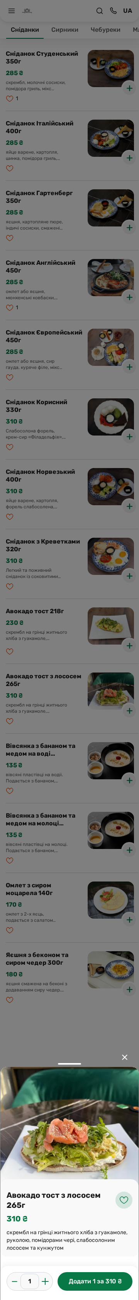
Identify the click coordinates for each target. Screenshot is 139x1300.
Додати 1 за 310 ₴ (95, 1281)
